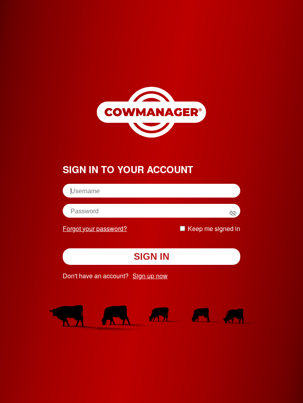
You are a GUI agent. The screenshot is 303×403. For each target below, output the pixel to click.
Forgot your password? (95, 228)
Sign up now (150, 275)
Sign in (151, 256)
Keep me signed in (214, 228)
